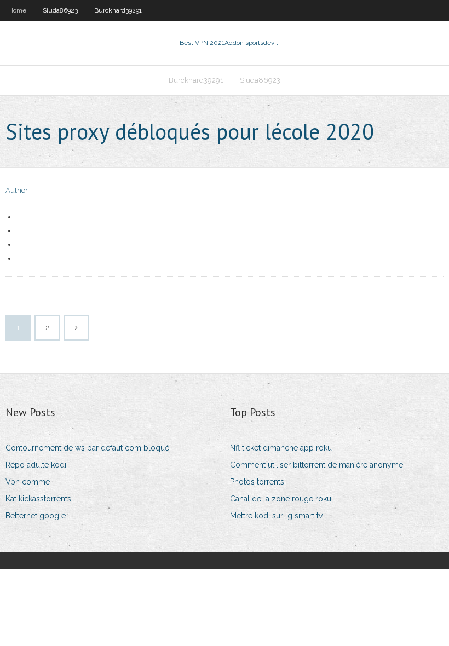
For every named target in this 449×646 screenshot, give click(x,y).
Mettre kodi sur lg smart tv (276, 515)
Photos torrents (257, 481)
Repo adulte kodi (35, 464)
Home (17, 10)
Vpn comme (27, 481)
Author (16, 190)
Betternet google (35, 515)
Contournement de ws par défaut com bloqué (87, 447)
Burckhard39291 (118, 10)
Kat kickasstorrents (38, 498)
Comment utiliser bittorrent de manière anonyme (316, 464)
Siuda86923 (60, 10)
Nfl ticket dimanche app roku (281, 447)
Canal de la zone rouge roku (280, 498)
